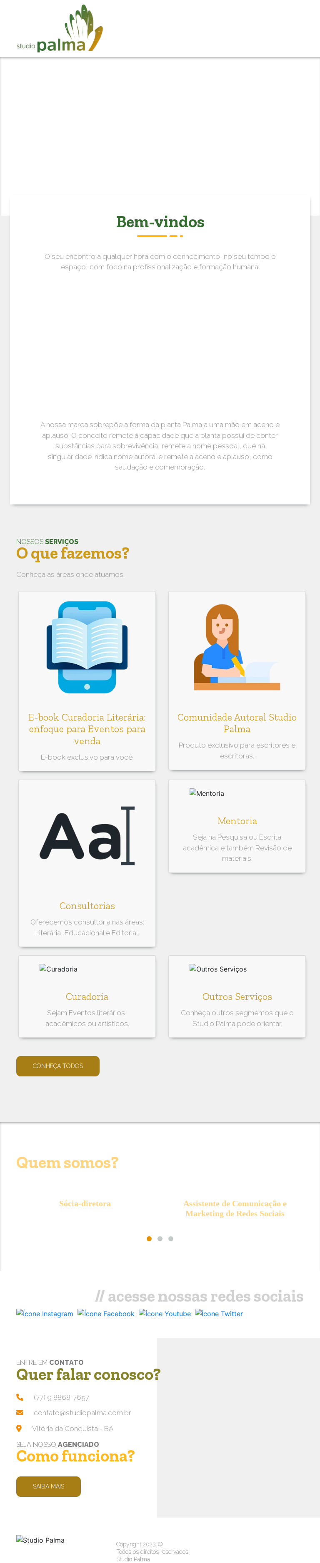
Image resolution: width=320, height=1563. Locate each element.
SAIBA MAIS (48, 1486)
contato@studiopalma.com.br (82, 1413)
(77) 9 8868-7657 (61, 1397)
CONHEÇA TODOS (58, 1066)
